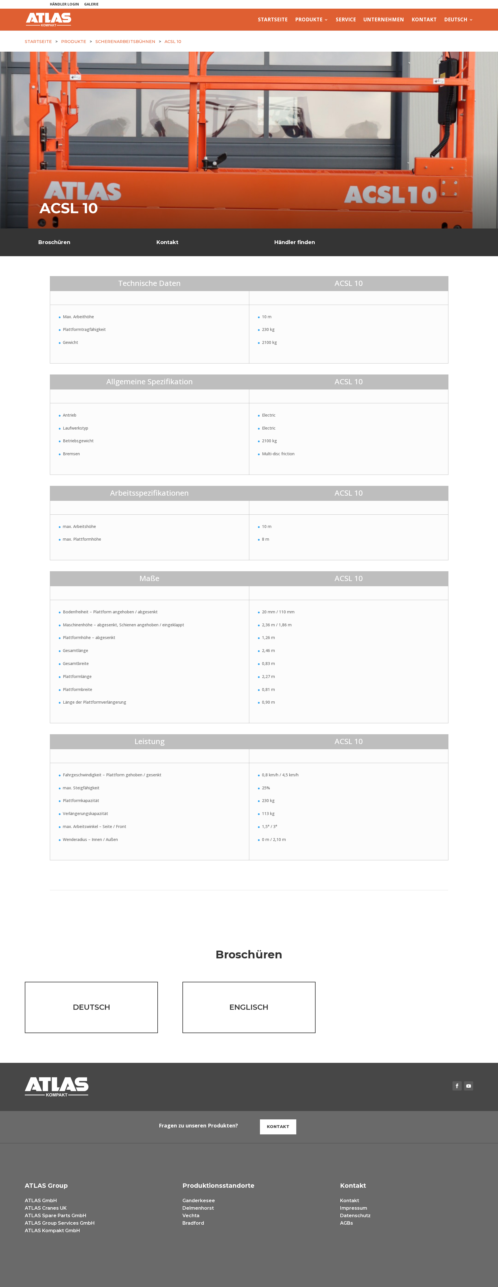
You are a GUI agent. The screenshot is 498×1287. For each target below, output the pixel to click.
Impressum (353, 1208)
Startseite (273, 20)
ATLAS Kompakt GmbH (52, 1230)
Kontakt (424, 20)
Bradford (193, 1223)
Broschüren (54, 242)
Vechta (190, 1215)
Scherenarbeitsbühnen (125, 41)
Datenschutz (355, 1215)
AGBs (346, 1223)
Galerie (91, 5)
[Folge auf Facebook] (457, 1086)
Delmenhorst (198, 1208)
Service (346, 20)
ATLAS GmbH (41, 1200)
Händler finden (294, 242)
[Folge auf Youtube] (468, 1086)
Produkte (308, 20)
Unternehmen (383, 20)
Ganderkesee (198, 1200)
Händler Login (64, 5)
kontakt (278, 1126)
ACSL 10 (173, 41)
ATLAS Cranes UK (46, 1208)
